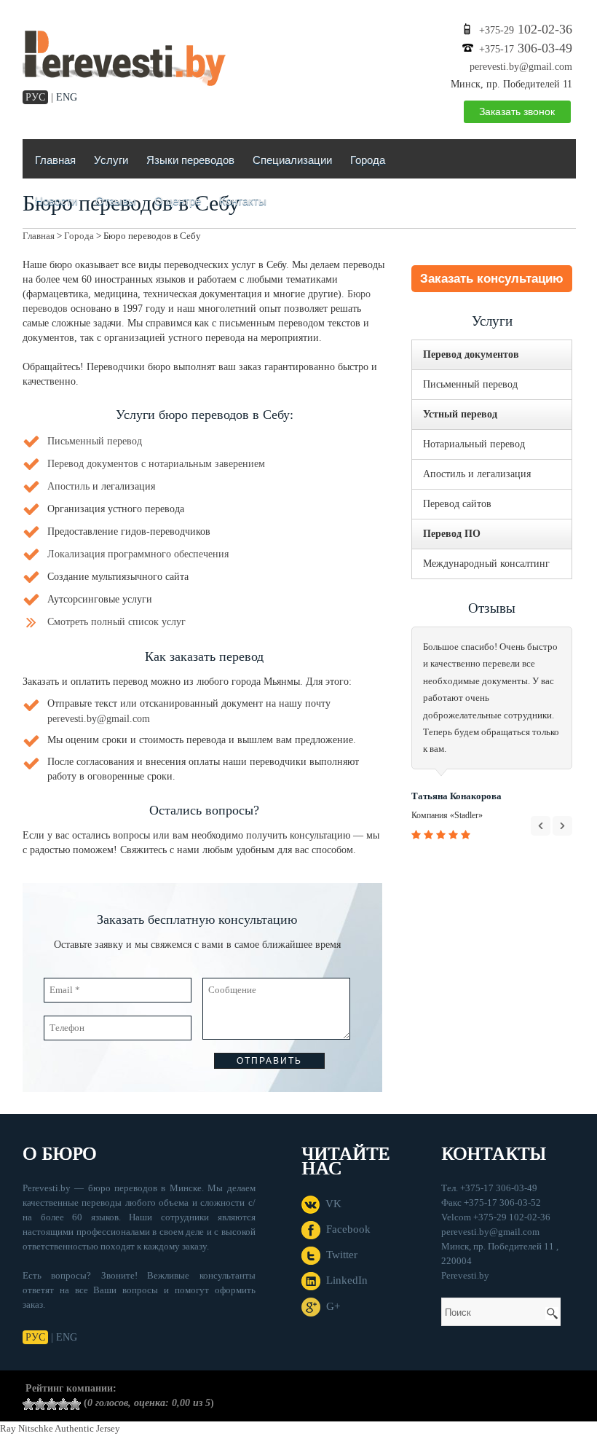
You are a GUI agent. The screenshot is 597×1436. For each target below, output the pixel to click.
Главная (55, 160)
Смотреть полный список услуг (116, 621)
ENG (66, 97)
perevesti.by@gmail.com (521, 66)
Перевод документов (471, 354)
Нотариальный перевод (474, 444)
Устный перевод (460, 414)
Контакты (242, 201)
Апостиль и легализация (477, 473)
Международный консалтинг (486, 563)
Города (367, 160)
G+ (330, 1306)
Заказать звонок (517, 111)
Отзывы (115, 201)
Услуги (111, 160)
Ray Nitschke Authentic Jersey (60, 1428)
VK (330, 1203)
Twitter (338, 1254)
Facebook (345, 1229)
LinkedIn (344, 1280)
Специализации (292, 160)
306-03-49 (525, 48)
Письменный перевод (94, 441)
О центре (177, 201)
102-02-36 (525, 29)
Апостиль (68, 486)
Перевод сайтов (457, 503)
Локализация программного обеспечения (138, 554)
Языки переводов (190, 160)
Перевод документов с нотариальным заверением (156, 463)
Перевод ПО (452, 533)
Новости (56, 201)
